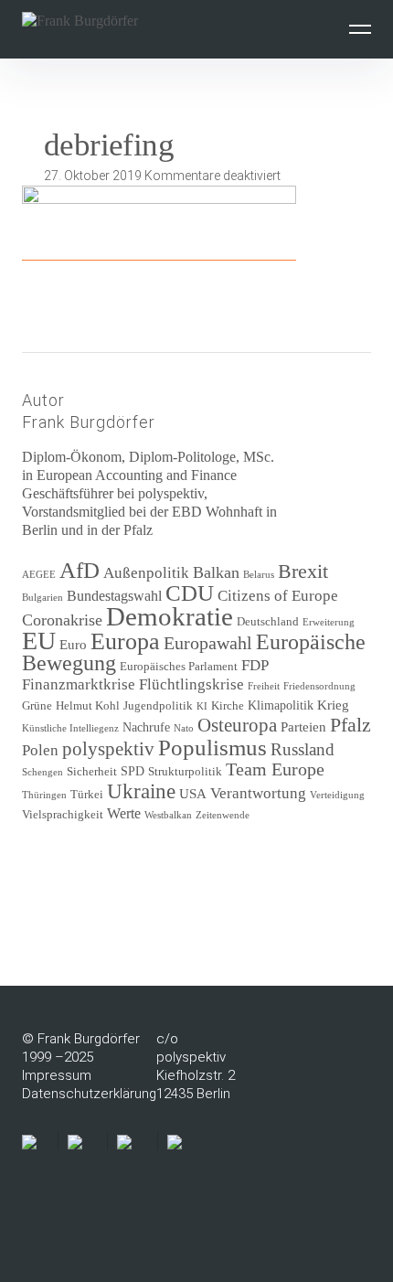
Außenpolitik (146, 573)
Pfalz (350, 724)
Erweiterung (329, 622)
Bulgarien (42, 598)
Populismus (212, 747)
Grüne (37, 706)
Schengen (42, 772)
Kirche (227, 706)
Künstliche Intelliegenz (70, 728)
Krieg (333, 705)
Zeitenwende (223, 815)
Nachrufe (146, 727)
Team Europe (275, 769)
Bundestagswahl (114, 596)
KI (201, 706)
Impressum (56, 1075)
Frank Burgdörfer (88, 422)
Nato (184, 728)
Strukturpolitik (185, 771)
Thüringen (44, 795)
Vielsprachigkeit (62, 814)
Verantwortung (258, 793)
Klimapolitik (280, 705)
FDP (255, 665)
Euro (73, 644)
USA (193, 793)
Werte (124, 813)
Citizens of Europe (278, 595)
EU (39, 640)
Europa (125, 641)
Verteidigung (337, 795)
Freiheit (264, 686)
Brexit (303, 571)
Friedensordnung (319, 686)
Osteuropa (237, 725)
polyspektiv (108, 749)
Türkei (86, 794)
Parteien (303, 727)
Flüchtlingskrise (191, 684)
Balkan (216, 572)
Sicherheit (92, 771)
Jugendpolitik (158, 706)
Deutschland (268, 621)
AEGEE (39, 575)
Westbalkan (168, 815)
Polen (40, 750)
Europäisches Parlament (179, 666)
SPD (132, 771)
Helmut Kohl (88, 706)
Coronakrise (62, 620)
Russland (303, 749)
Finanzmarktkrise (78, 684)
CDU (189, 593)
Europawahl (208, 643)
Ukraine (141, 791)
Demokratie (169, 616)
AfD (79, 570)
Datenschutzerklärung (89, 1093)
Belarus (258, 575)
